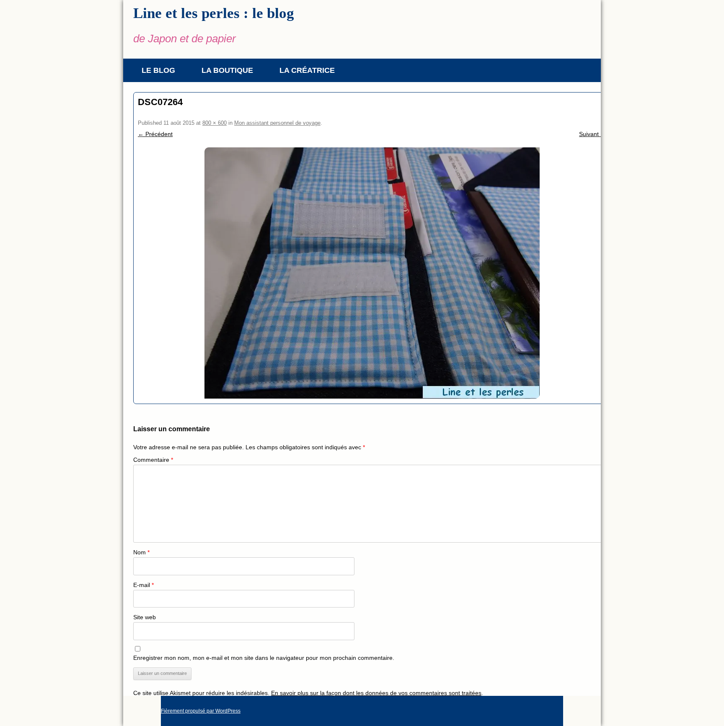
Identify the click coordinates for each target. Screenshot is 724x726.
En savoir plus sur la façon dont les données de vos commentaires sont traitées (376, 693)
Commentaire (153, 459)
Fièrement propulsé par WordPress (200, 711)
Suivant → (592, 134)
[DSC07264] (372, 273)
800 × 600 (214, 123)
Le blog (158, 70)
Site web (144, 617)
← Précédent (155, 134)
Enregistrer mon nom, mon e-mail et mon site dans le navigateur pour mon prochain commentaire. (263, 657)
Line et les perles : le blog (213, 13)
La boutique (227, 70)
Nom (141, 552)
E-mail (143, 585)
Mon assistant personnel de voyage (277, 123)
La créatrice (307, 70)
